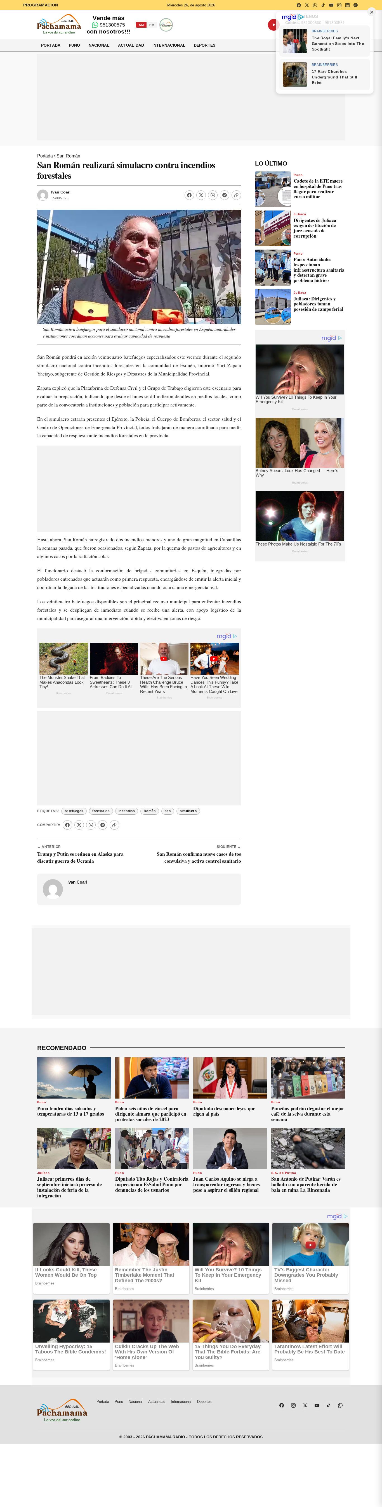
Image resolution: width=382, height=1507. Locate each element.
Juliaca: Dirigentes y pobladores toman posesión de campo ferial (318, 303)
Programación (40, 5)
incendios (127, 811)
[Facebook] (189, 195)
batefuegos (74, 811)
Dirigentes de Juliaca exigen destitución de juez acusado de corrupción (315, 227)
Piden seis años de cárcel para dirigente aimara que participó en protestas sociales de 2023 (150, 1114)
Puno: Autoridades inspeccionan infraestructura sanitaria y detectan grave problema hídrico (319, 270)
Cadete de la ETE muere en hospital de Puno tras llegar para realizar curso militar (318, 188)
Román (150, 811)
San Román (68, 156)
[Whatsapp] (213, 195)
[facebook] (298, 5)
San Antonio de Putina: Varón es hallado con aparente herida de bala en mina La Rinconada (305, 1184)
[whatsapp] (315, 5)
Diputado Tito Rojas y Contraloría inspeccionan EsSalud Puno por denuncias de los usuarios (151, 1184)
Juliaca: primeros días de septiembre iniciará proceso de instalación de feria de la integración (69, 1187)
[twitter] (306, 5)
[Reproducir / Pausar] (274, 25)
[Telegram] (224, 195)
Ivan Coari (60, 192)
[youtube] (331, 5)
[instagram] (339, 5)
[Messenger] (355, 5)
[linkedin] (347, 5)
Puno (74, 45)
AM (141, 25)
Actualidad (131, 45)
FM (151, 25)
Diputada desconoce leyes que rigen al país (224, 1111)
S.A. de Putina (283, 1172)
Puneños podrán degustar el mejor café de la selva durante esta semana (307, 1114)
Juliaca (300, 214)
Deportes (204, 45)
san (168, 811)
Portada (50, 45)
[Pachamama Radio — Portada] (59, 24)
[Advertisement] (191, 97)
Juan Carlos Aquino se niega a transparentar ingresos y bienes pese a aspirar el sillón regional (226, 1184)
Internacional (168, 45)
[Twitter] (201, 195)
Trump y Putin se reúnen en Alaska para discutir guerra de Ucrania (80, 857)
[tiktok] (323, 5)
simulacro (188, 811)
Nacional (99, 45)
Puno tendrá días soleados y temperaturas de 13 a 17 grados (70, 1111)
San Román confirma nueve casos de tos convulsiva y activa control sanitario (199, 857)
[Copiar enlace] (236, 195)
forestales (100, 811)
